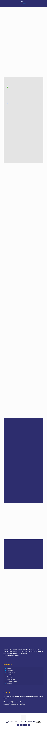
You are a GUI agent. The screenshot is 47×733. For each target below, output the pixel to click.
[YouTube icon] (23, 725)
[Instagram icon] (29, 725)
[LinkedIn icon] (26, 725)
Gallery (9, 677)
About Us (10, 671)
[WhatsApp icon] (18, 725)
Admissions (11, 679)
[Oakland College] (23, 3)
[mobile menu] (44, 3)
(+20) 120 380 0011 (15, 702)
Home (9, 669)
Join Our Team (12, 681)
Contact (9, 683)
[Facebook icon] (21, 725)
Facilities (10, 675)
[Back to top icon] (23, 717)
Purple (38, 722)
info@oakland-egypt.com (17, 704)
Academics (11, 673)
